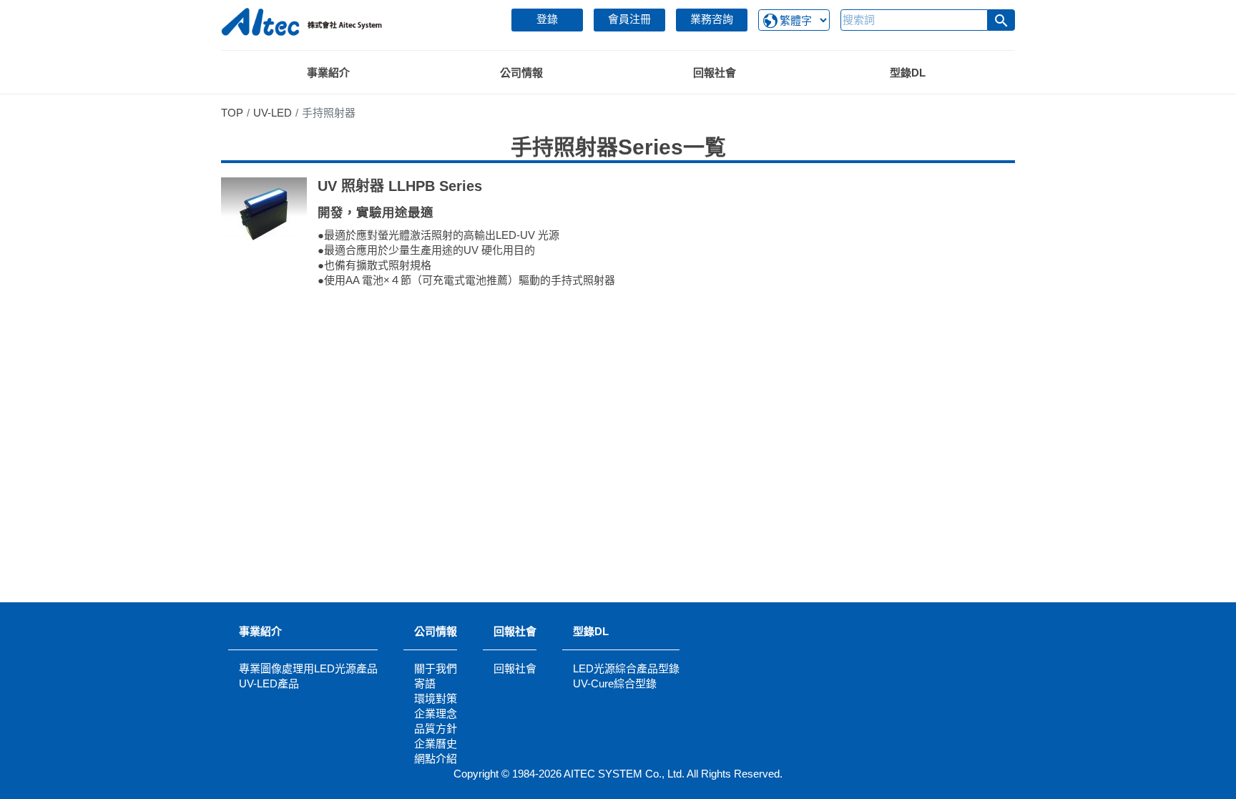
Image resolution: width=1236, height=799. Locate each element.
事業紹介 (260, 631)
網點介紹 (435, 759)
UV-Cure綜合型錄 (615, 683)
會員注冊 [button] (629, 19)
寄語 (425, 683)
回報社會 (515, 631)
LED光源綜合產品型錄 (626, 668)
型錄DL (591, 631)
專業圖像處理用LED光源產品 (308, 668)
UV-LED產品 (269, 683)
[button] (1001, 20)
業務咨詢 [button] (711, 19)
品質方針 (435, 728)
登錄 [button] (547, 19)
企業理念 (435, 713)
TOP (232, 113)
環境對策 (435, 698)
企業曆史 (435, 743)
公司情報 (435, 631)
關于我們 (435, 668)
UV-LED (272, 113)
